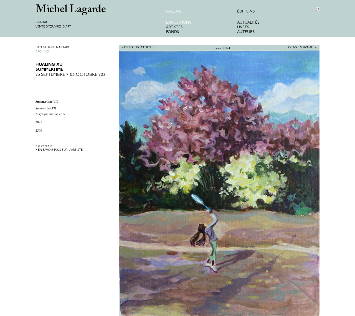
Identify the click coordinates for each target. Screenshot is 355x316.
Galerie (173, 11)
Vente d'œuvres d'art (53, 26)
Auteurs (246, 32)
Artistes (174, 27)
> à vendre (44, 146)
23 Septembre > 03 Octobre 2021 (71, 74)
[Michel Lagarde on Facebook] (318, 9)
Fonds (172, 32)
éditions (246, 11)
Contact (43, 22)
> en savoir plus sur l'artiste (59, 150)
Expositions (178, 23)
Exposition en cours (53, 47)
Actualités (248, 23)
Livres (243, 27)
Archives (43, 51)
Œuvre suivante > (302, 47)
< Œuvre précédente (137, 47)
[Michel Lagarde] (101, 10)
